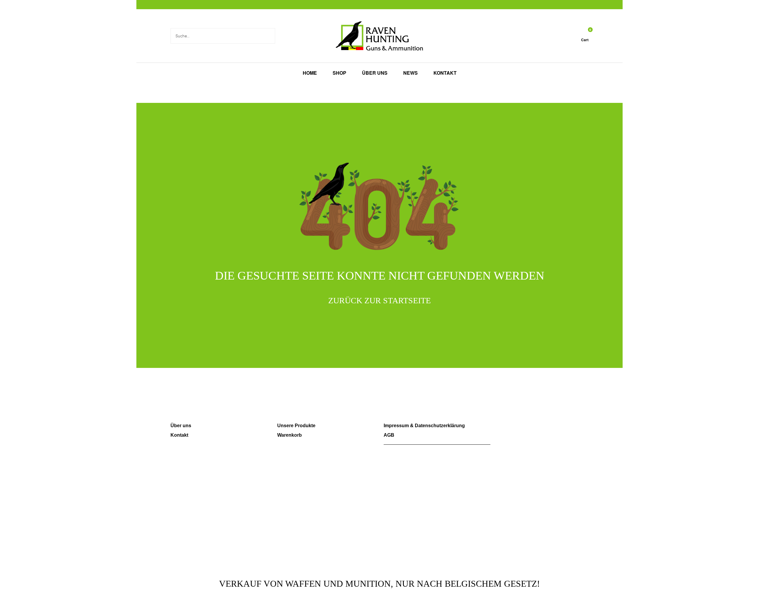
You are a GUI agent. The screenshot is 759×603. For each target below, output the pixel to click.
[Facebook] (498, 429)
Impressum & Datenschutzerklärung (424, 425)
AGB (389, 435)
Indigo (453, 559)
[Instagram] (515, 429)
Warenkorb (289, 435)
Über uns (180, 425)
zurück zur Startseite (379, 300)
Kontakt (179, 435)
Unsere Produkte (296, 425)
